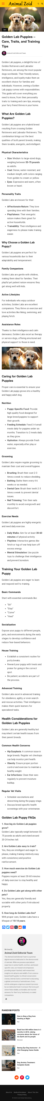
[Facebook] (4, 927)
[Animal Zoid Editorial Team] (22, 945)
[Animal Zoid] (20, 4)
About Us (9, 1092)
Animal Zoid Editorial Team (16, 53)
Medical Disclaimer (20, 1092)
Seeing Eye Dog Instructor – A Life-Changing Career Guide (8, 1050)
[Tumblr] (16, 927)
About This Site (33, 1092)
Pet (5, 30)
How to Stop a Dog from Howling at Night (8, 1019)
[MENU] (3, 3)
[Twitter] (8, 927)
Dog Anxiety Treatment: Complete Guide (8, 1065)
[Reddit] (20, 927)
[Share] (24, 927)
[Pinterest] (12, 927)
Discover (20, 1040)
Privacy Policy (22, 1095)
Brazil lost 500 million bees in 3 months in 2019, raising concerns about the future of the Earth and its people (8, 1034)
